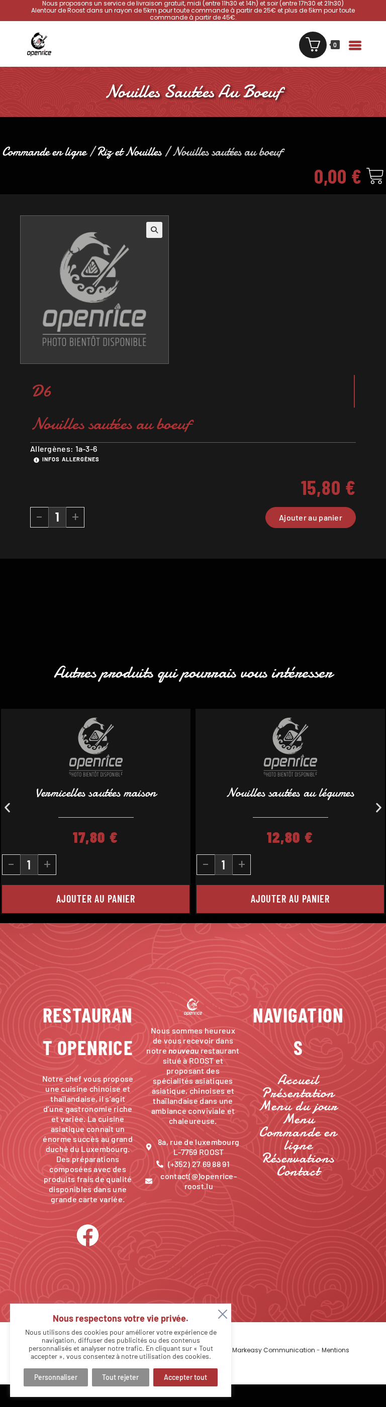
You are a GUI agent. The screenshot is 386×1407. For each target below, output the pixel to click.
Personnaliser (55, 1377)
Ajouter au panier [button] (290, 898)
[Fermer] (221, 1312)
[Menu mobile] (350, 44)
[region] (120, 1350)
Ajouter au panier (310, 517)
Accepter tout (185, 1377)
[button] (154, 230)
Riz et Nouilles (129, 152)
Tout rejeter (120, 1377)
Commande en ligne (44, 152)
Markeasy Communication (274, 1350)
